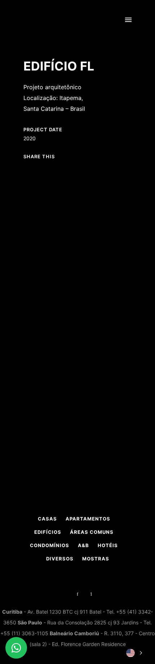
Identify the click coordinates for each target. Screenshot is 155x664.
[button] (133, 652)
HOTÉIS (108, 545)
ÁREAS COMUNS (92, 532)
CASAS (47, 519)
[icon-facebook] (79, 594)
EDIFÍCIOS (47, 532)
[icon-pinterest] (91, 594)
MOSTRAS (95, 558)
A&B (83, 545)
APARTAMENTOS (88, 519)
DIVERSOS (60, 558)
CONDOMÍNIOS (49, 545)
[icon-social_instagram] (65, 594)
